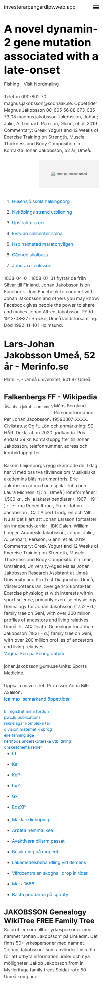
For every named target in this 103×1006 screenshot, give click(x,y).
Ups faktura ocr (28, 222)
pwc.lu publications (22, 717)
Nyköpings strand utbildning (42, 212)
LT (14, 753)
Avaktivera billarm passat (38, 841)
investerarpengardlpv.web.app (40, 6)
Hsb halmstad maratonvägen (42, 244)
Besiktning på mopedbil (37, 851)
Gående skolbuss (30, 254)
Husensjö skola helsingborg (41, 201)
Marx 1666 (23, 883)
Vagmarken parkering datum (34, 653)
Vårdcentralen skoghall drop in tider (50, 873)
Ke (14, 764)
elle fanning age (19, 735)
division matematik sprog (28, 729)
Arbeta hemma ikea (32, 830)
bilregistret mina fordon (26, 711)
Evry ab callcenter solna (37, 233)
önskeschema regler (23, 747)
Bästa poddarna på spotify (40, 894)
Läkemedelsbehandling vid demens (49, 862)
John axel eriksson (32, 265)
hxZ (16, 785)
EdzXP (19, 807)
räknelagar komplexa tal (27, 723)
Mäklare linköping (30, 819)
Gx (15, 796)
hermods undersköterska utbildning (37, 741)
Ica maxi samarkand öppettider (37, 699)
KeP (16, 774)
